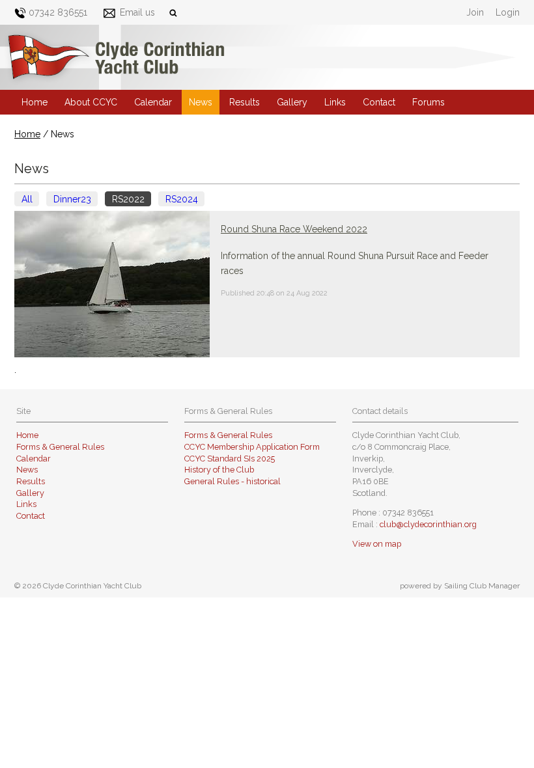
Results (244, 102)
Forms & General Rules (60, 447)
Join (475, 12)
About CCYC (90, 102)
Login (508, 12)
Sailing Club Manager (482, 585)
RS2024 (181, 199)
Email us (137, 12)
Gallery (292, 102)
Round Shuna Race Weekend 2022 (294, 229)
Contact (379, 102)
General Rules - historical (232, 481)
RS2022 (128, 199)
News (200, 102)
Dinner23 (72, 199)
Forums (428, 102)
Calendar (153, 102)
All (27, 199)
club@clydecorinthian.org (428, 524)
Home (34, 102)
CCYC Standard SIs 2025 (229, 458)
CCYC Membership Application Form (252, 447)
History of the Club (219, 469)
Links (335, 102)
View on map (376, 544)
